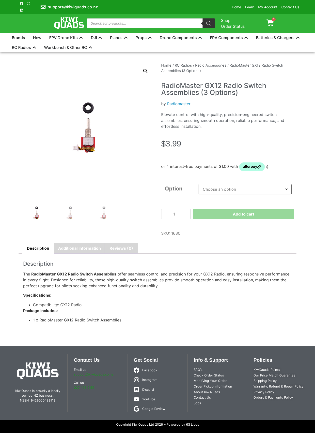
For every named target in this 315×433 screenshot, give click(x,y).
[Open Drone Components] (200, 38)
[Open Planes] (126, 38)
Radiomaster (178, 103)
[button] (145, 71)
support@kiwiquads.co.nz (93, 374)
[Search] (209, 23)
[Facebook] (21, 3)
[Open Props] (150, 38)
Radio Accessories (210, 65)
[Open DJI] (100, 38)
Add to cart (243, 214)
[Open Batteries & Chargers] (298, 38)
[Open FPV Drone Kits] (81, 38)
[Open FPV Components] (246, 38)
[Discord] (21, 10)
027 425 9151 (84, 388)
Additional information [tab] (79, 248)
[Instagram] (28, 3)
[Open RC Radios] (34, 47)
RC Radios (183, 65)
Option (173, 188)
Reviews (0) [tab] (121, 248)
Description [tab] (38, 248)
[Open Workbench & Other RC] (90, 47)
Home (166, 65)
